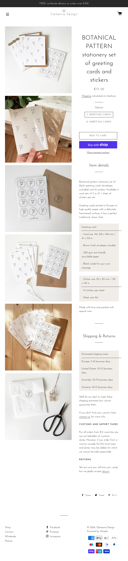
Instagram (55, 536)
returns (105, 471)
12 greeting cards (99, 122)
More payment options (98, 152)
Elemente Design (105, 527)
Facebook (54, 527)
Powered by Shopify (97, 531)
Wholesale (10, 536)
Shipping (86, 96)
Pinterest (54, 532)
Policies (8, 541)
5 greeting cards (99, 115)
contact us (84, 417)
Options (99, 107)
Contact (9, 532)
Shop (7, 527)
